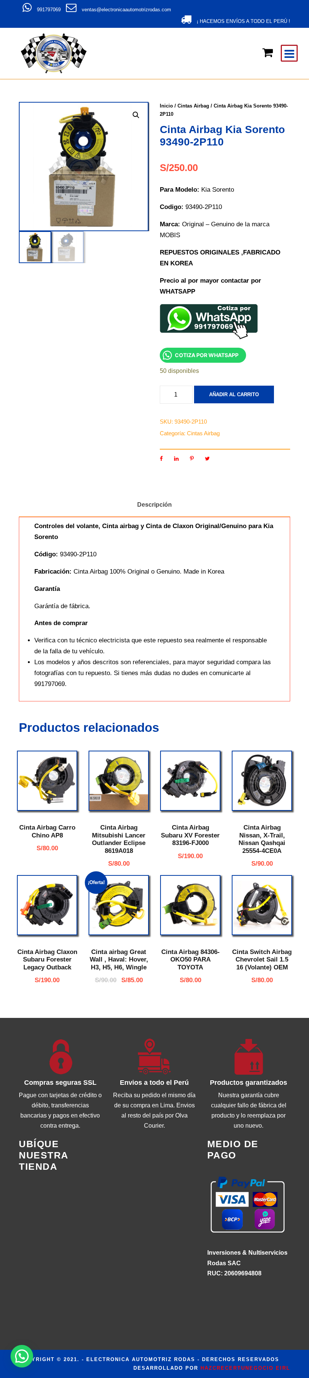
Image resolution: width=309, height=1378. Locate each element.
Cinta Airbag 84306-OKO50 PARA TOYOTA (190, 959)
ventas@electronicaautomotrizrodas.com (126, 9)
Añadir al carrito (234, 394)
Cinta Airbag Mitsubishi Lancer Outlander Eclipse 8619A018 (118, 839)
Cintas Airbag (193, 106)
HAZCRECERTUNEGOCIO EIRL (245, 1368)
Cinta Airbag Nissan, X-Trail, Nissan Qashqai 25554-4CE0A (262, 839)
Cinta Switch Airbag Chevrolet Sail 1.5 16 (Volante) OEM (262, 959)
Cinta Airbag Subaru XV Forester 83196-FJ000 (190, 835)
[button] (136, 115)
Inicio (166, 106)
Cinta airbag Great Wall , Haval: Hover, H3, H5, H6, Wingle (119, 959)
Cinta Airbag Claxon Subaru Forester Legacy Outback (47, 959)
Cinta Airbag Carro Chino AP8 (47, 831)
